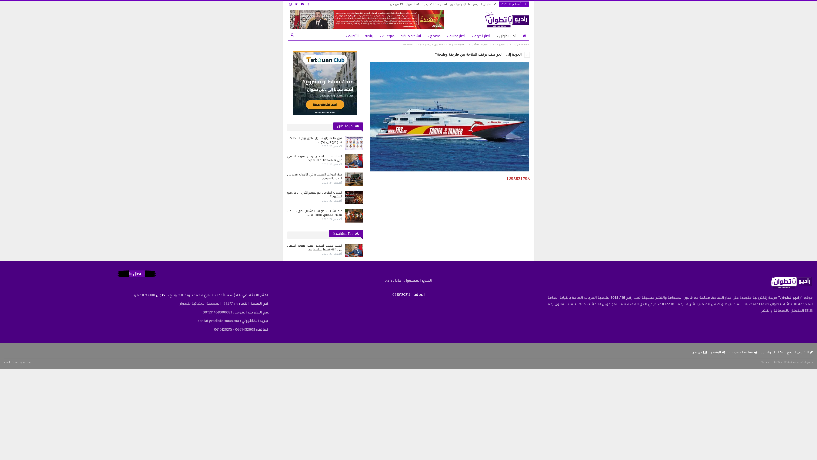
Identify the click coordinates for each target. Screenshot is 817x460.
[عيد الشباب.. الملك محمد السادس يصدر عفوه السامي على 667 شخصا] (343, 143)
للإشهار (411, 4)
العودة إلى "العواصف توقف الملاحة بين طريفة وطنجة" (479, 54)
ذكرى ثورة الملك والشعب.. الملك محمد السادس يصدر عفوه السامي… (304, 158)
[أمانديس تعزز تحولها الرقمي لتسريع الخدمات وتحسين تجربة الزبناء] (343, 197)
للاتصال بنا (136, 273)
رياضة (369, 35)
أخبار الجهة (482, 35)
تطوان (775, 304)
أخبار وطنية (457, 35)
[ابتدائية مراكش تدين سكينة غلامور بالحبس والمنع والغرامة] (343, 216)
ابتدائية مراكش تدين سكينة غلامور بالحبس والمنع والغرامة (304, 212)
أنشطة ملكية (411, 35)
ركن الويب (9, 362)
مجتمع (435, 35)
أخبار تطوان (507, 35)
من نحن (394, 4)
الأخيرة (353, 35)
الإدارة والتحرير (458, 4)
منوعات (388, 35)
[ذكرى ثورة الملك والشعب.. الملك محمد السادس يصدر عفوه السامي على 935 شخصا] (343, 161)
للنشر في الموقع (482, 4)
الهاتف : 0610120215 (408, 295)
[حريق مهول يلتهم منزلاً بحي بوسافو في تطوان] (343, 179)
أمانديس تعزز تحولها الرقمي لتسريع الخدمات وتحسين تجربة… (304, 194)
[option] (314, 179)
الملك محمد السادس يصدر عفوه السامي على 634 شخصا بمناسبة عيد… (314, 247)
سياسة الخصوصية (432, 4)
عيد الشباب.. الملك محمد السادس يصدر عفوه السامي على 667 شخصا (304, 140)
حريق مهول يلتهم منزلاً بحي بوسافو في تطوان (304, 176)
